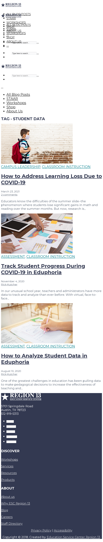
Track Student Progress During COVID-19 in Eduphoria (43, 269)
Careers (7, 517)
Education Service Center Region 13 (73, 537)
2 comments (9, 194)
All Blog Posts (18, 24)
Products (8, 480)
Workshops (16, 33)
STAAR (11, 29)
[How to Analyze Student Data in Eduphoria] (37, 342)
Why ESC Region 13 (15, 503)
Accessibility (63, 530)
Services (7, 466)
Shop (10, 37)
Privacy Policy (41, 530)
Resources (9, 473)
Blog (4, 510)
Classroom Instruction (66, 167)
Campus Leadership (20, 167)
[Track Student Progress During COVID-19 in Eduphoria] (37, 252)
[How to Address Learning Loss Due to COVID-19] (37, 162)
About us (8, 497)
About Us (13, 41)
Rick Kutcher (9, 284)
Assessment (13, 256)
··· (7, 45)
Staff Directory (12, 523)
